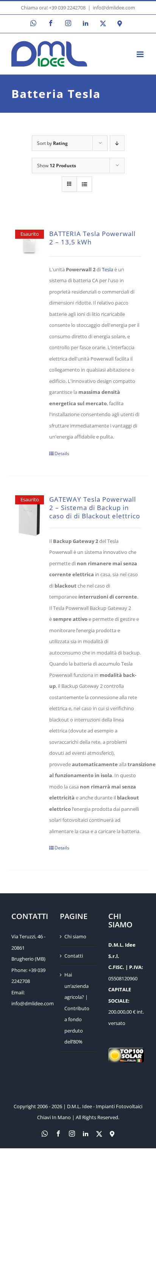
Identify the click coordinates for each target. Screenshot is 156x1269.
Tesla (107, 269)
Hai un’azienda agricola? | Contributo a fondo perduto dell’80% (76, 1008)
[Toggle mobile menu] (141, 54)
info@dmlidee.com (114, 7)
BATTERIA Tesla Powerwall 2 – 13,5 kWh (92, 237)
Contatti (73, 955)
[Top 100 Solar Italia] (126, 1053)
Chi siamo (75, 936)
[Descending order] (117, 143)
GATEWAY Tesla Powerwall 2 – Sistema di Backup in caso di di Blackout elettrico (94, 507)
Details (62, 453)
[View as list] (84, 184)
